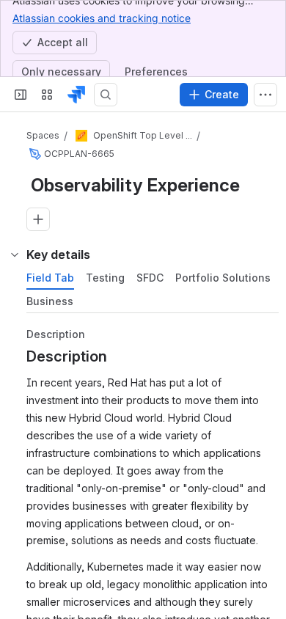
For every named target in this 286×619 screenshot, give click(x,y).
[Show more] (265, 94)
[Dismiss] (265, 538)
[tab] (50, 278)
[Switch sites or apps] (47, 94)
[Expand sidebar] (20, 94)
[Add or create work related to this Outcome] (38, 219)
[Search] (105, 94)
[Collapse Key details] (14, 254)
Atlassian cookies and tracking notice (101, 18)
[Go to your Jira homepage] (76, 94)
